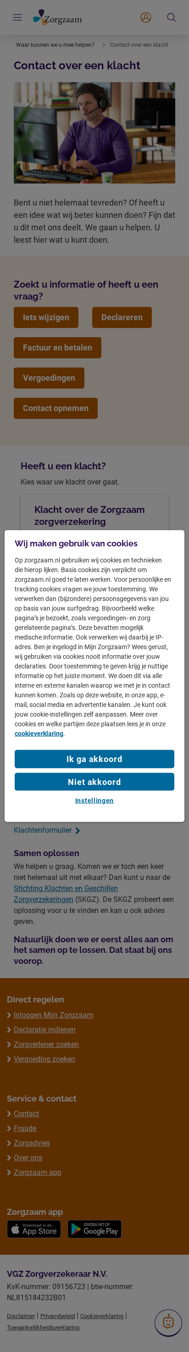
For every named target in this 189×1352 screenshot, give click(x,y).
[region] (94, 676)
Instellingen (94, 800)
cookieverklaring (39, 733)
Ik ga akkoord (94, 759)
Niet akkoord (94, 781)
